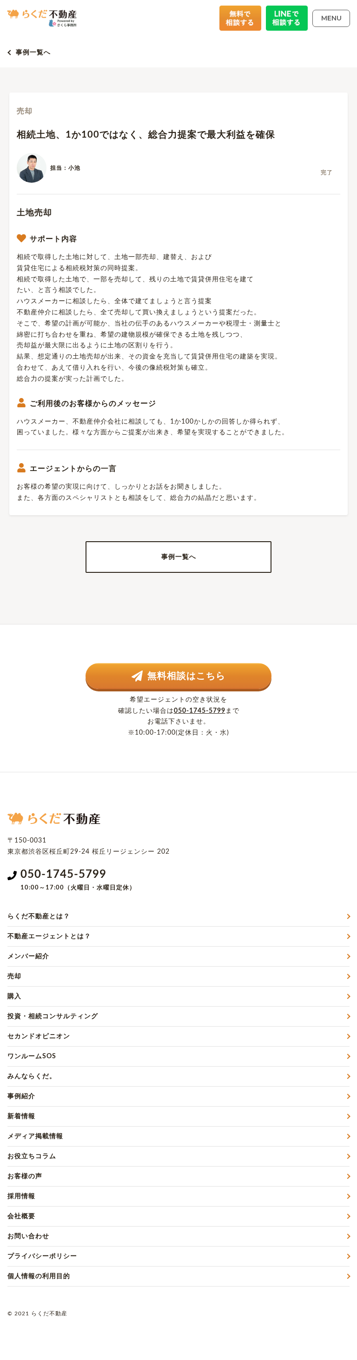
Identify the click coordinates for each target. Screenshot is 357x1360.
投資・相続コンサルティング (52, 1016)
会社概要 (21, 1216)
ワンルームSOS (31, 1056)
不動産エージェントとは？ (49, 936)
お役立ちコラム (31, 1156)
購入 (14, 996)
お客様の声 (24, 1176)
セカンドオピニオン (38, 1036)
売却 (14, 976)
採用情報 (21, 1196)
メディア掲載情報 (35, 1136)
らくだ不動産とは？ (38, 916)
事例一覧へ (33, 52)
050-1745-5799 (199, 711)
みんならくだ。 (31, 1076)
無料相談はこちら (186, 676)
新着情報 (21, 1116)
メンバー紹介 (28, 956)
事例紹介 (21, 1096)
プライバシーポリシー (42, 1256)
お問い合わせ (28, 1236)
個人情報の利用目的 (38, 1276)
